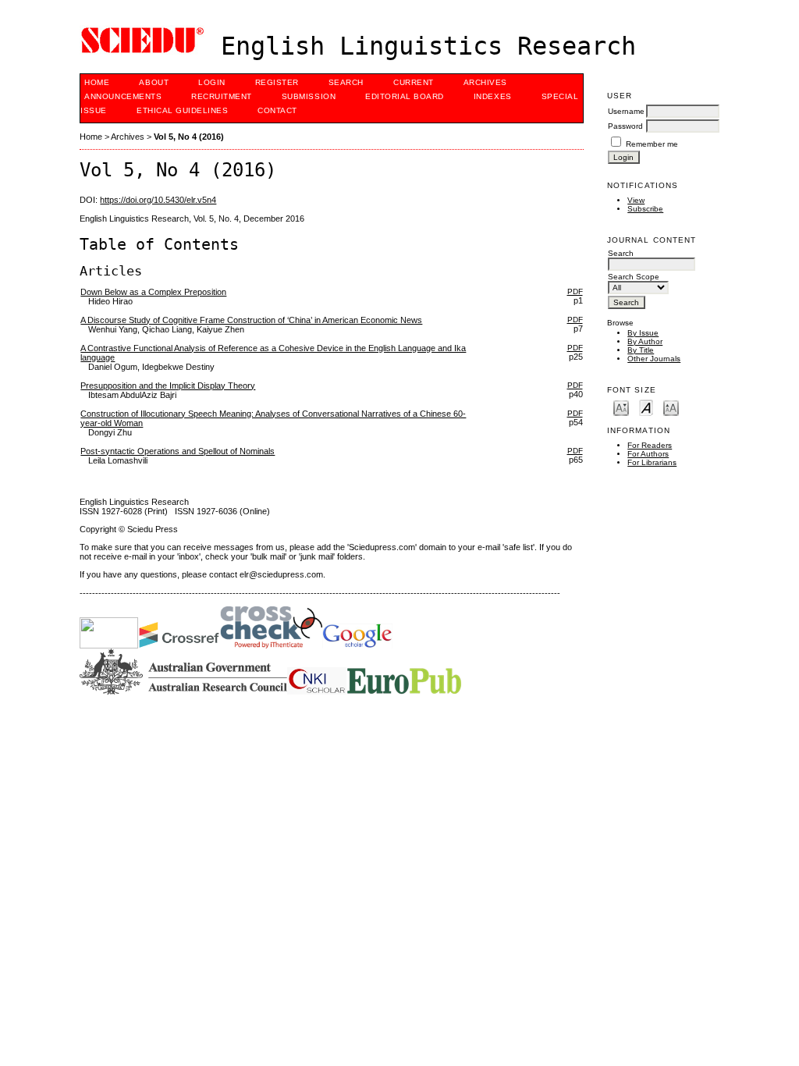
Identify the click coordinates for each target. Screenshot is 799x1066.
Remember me (652, 144)
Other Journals (653, 358)
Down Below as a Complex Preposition (153, 292)
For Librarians (651, 462)
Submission (309, 96)
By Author (644, 341)
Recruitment (221, 96)
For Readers (649, 445)
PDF (575, 291)
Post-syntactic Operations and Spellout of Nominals (177, 451)
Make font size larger (671, 407)
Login (211, 82)
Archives (485, 82)
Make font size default (646, 407)
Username (626, 111)
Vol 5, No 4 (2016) (189, 136)
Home (96, 82)
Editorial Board (404, 96)
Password (625, 126)
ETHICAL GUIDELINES (182, 110)
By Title (640, 350)
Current (413, 82)
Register (277, 82)
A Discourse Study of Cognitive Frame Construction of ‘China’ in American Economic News (251, 320)
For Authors (648, 453)
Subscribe (645, 208)
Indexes (493, 96)
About (154, 82)
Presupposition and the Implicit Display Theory (167, 385)
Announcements (123, 96)
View (636, 200)
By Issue (643, 333)
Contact (277, 110)
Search (346, 82)
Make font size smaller (621, 407)
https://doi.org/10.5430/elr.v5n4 (158, 199)
